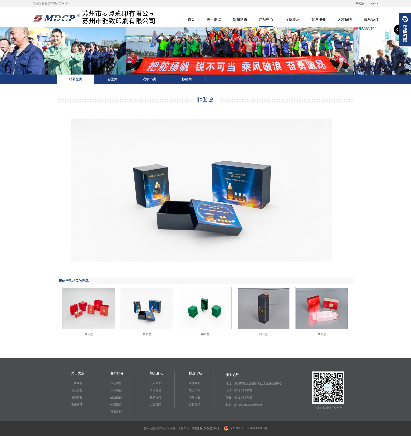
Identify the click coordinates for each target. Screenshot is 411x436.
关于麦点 (214, 20)
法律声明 (194, 383)
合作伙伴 (77, 404)
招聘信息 (155, 390)
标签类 (187, 79)
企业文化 (77, 390)
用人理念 (155, 383)
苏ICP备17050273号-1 (205, 428)
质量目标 (116, 411)
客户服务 (318, 20)
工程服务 (116, 390)
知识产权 (194, 390)
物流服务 (116, 404)
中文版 (360, 3)
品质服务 (116, 397)
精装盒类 (75, 79)
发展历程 (77, 397)
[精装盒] (88, 308)
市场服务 (116, 383)
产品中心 (266, 20)
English (373, 3)
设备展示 (292, 20)
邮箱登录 (194, 404)
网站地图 (194, 397)
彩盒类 (112, 79)
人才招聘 (345, 20)
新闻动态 (240, 20)
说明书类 (149, 79)
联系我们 (371, 20)
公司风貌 (77, 383)
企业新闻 (155, 404)
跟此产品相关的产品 (74, 281)
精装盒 (88, 334)
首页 (191, 20)
